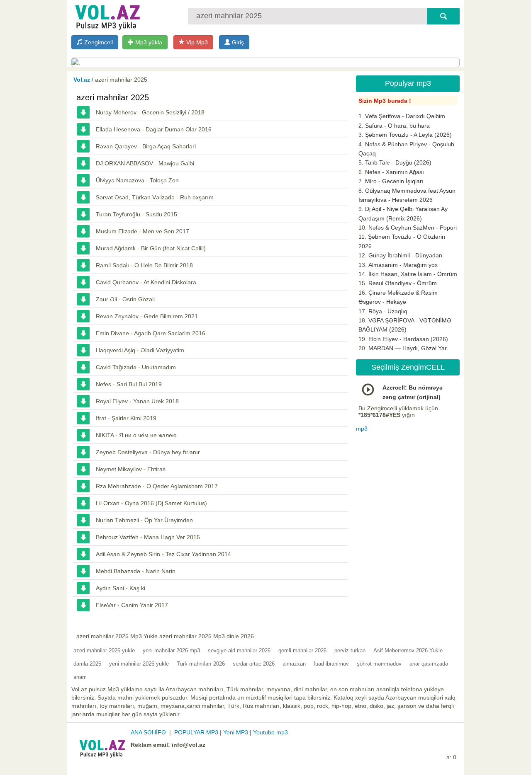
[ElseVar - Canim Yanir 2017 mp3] (83, 605)
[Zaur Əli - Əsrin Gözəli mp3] (83, 299)
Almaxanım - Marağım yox (403, 265)
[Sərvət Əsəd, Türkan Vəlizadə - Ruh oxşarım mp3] (83, 197)
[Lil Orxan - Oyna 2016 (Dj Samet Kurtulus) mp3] (83, 503)
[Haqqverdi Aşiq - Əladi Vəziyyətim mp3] (83, 350)
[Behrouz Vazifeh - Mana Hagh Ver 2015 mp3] (83, 537)
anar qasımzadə (428, 664)
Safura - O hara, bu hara (397, 125)
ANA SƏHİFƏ (148, 732)
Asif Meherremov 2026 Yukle (408, 650)
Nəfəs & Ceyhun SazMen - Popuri (412, 227)
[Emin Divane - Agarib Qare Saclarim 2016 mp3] (83, 333)
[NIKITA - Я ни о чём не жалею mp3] (83, 435)
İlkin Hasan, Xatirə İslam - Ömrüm (412, 274)
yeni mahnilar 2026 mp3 (171, 650)
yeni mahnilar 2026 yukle (139, 664)
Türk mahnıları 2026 (201, 664)
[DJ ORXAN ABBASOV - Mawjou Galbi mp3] (83, 163)
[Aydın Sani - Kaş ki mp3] (83, 588)
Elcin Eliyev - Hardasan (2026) (408, 339)
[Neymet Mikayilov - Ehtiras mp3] (83, 469)
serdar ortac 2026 (254, 664)
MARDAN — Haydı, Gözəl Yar (407, 348)
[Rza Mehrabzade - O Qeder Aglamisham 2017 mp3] (83, 486)
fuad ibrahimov (331, 664)
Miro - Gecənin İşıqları (394, 181)
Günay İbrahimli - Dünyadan (405, 255)
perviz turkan (349, 650)
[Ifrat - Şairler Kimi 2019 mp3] (83, 418)
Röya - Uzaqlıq (387, 311)
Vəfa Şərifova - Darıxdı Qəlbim (405, 116)
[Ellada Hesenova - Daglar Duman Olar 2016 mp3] (83, 129)
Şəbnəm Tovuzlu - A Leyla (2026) (408, 134)
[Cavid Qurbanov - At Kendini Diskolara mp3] (83, 282)
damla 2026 (87, 664)
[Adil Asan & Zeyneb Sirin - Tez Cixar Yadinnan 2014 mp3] (83, 554)
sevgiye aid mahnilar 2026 (239, 650)
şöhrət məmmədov (379, 664)
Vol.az (81, 79)
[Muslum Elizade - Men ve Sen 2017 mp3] (83, 231)
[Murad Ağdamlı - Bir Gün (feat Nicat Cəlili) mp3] (83, 248)
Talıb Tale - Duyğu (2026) (398, 162)
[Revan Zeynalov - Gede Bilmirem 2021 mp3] (83, 316)
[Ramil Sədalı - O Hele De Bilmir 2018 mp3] (83, 265)
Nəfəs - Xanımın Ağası (394, 172)
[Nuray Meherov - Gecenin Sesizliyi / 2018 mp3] (83, 112)
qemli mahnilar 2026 (302, 650)
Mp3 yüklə (148, 42)
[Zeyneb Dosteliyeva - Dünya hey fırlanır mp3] (83, 452)
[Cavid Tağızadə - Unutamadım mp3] (83, 367)
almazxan (294, 664)
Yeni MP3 (235, 732)
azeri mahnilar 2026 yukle (104, 650)
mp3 (362, 428)
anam (80, 677)
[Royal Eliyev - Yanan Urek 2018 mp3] (83, 401)
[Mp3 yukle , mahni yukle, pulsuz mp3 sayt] (106, 15)
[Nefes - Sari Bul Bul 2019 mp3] (83, 384)
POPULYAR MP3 (196, 732)
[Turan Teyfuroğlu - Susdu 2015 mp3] (83, 214)
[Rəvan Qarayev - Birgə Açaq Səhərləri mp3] (83, 146)
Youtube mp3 (270, 732)
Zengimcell (98, 42)
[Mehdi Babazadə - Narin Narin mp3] (83, 571)
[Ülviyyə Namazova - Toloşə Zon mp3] (83, 180)
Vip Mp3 (196, 42)
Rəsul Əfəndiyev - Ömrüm (402, 283)
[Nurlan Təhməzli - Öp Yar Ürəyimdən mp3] (83, 520)
